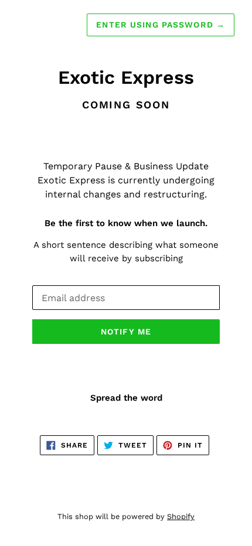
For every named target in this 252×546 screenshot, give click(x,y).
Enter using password (160, 24)
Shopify (181, 516)
